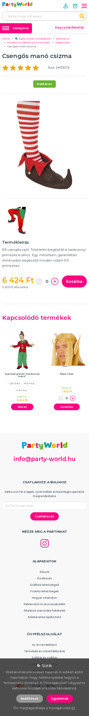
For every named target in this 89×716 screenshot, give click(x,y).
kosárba (74, 281)
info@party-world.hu (44, 458)
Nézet (22, 406)
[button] (66, 6)
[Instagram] (44, 543)
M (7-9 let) (29, 383)
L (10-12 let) (14, 383)
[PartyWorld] (17, 4)
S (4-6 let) (21, 390)
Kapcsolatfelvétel (69, 27)
